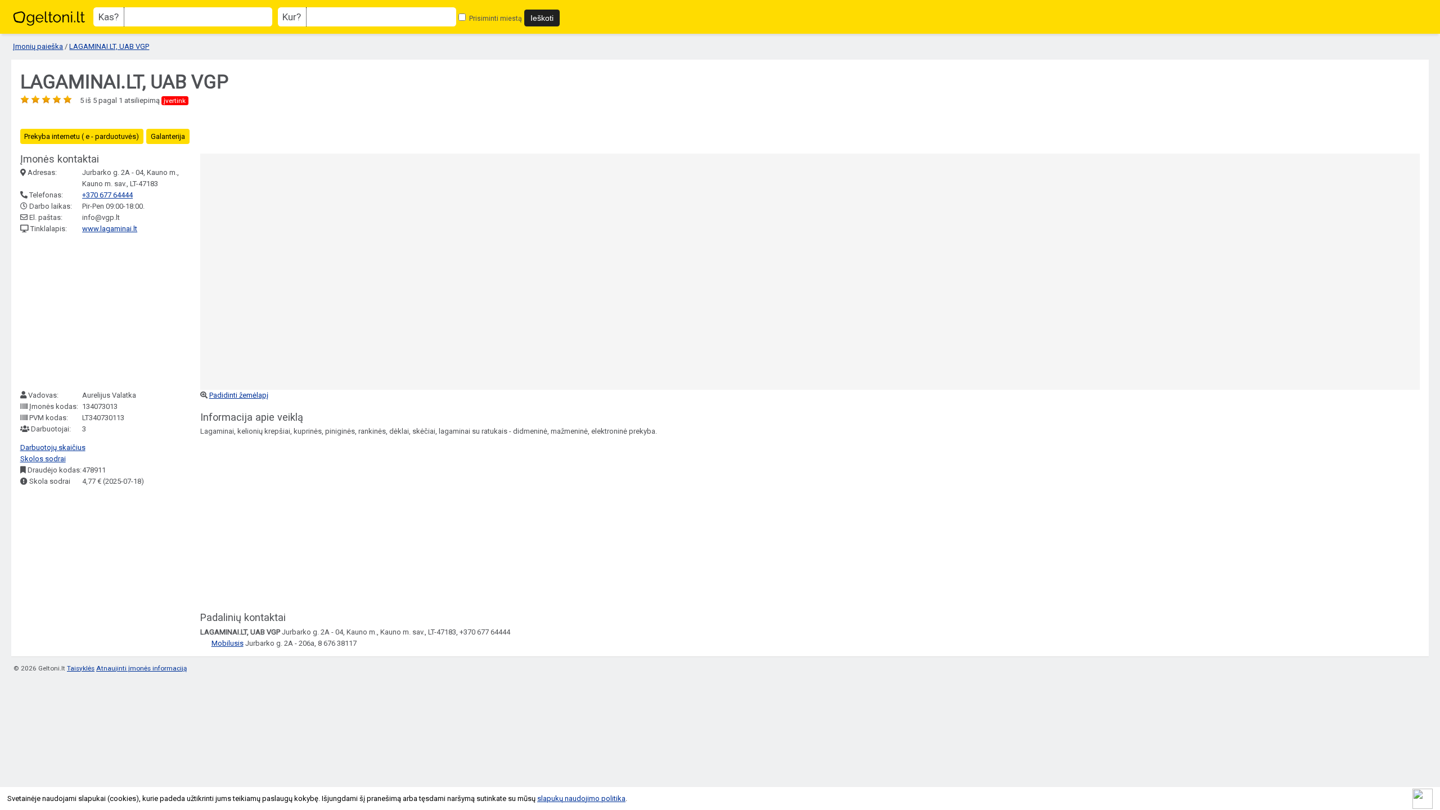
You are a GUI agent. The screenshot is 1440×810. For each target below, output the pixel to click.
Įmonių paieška (38, 46)
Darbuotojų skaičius (53, 447)
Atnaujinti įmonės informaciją (141, 668)
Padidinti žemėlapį (238, 395)
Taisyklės (80, 668)
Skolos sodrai (43, 458)
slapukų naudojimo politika (581, 798)
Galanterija (168, 136)
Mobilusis (228, 643)
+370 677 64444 (107, 195)
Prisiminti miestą (494, 18)
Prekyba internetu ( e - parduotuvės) (81, 136)
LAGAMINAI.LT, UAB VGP (109, 46)
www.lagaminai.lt (109, 228)
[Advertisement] (104, 312)
